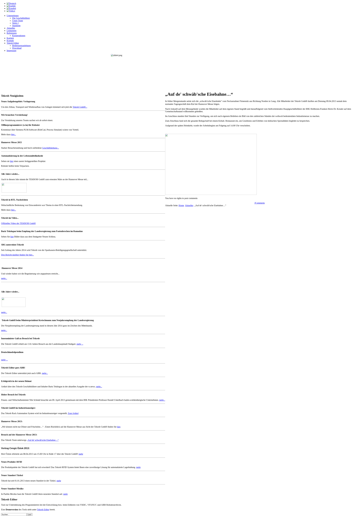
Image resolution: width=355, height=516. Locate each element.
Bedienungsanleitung (21, 45)
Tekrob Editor (13, 43)
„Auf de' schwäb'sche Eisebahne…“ (43, 440)
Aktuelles (11, 28)
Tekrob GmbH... (80, 107)
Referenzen (12, 33)
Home (181, 205)
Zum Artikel (73, 413)
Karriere (10, 38)
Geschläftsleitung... (50, 148)
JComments (259, 203)
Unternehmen (13, 15)
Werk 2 (15, 23)
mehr (81, 454)
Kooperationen (18, 35)
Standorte (16, 25)
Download (16, 48)
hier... (13, 134)
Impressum (11, 50)
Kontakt (10, 40)
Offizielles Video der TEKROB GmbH (18, 223)
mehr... (4, 278)
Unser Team (17, 20)
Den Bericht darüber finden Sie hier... (17, 255)
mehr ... (80, 344)
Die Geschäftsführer (21, 18)
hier (11, 161)
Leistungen (11, 30)
